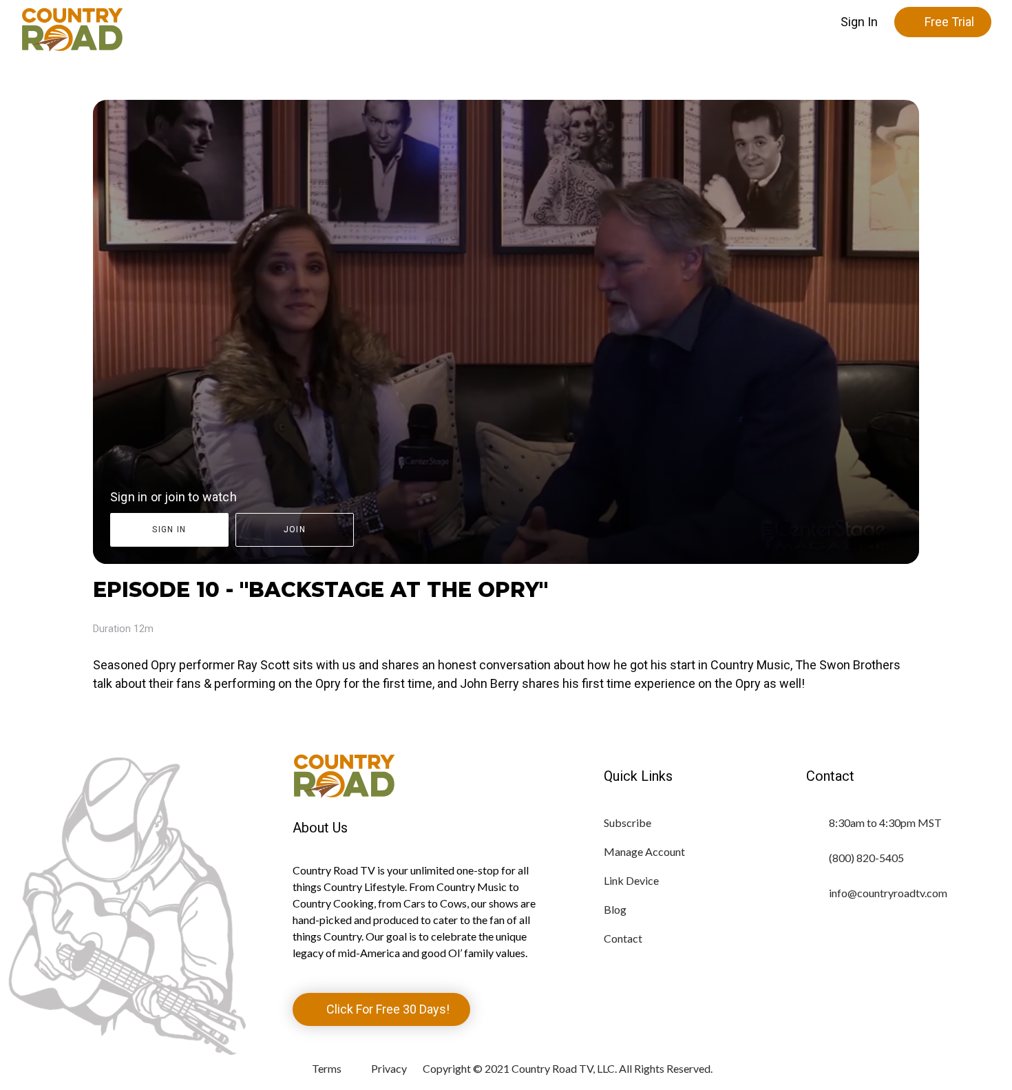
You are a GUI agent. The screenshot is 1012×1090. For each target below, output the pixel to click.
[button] (859, 22)
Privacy (389, 1068)
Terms (326, 1068)
